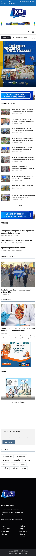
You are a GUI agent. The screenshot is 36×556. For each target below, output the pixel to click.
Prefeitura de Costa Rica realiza (22, 186)
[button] (33, 37)
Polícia (5, 468)
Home (4, 526)
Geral (15, 464)
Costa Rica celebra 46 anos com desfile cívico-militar (16, 291)
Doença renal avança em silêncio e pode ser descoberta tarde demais (18, 329)
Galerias (22, 537)
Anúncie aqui (5, 531)
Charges (22, 534)
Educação (17, 460)
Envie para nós (8, 442)
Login (33, 1)
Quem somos (6, 529)
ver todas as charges (18, 402)
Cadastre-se (25, 1)
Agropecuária (20, 456)
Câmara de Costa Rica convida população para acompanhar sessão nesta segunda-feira (22, 149)
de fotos (8, 256)
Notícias (22, 526)
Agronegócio (7, 456)
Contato (4, 534)
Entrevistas (23, 531)
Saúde (24, 468)
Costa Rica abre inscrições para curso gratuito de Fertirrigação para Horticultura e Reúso (22, 140)
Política (14, 468)
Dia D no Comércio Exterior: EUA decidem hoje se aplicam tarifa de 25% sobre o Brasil (21, 37)
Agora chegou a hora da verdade (13, 248)
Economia (6, 460)
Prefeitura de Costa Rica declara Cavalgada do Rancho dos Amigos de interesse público (23, 111)
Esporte (27, 460)
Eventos (5, 464)
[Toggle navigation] (33, 31)
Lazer (23, 464)
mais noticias (18, 206)
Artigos (22, 529)
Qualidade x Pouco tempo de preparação (16, 240)
